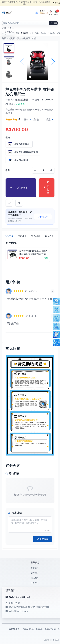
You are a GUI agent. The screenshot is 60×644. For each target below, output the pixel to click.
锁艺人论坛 (50, 628)
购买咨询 (49, 236)
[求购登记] (56, 326)
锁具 (4, 28)
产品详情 (8, 236)
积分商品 (51, 33)
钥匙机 (12, 38)
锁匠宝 (39, 628)
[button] (53, 61)
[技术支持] (56, 309)
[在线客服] (56, 301)
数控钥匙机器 (23, 38)
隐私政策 (34, 578)
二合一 (10, 28)
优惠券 (43, 33)
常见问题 (35, 236)
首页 (17, 33)
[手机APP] (56, 334)
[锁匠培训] (56, 318)
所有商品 (24, 33)
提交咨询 (44, 539)
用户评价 (22, 236)
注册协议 (34, 582)
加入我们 (34, 573)
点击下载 (56, 3)
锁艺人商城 (28, 628)
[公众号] (56, 342)
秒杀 (31, 33)
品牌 (37, 33)
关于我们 (34, 568)
